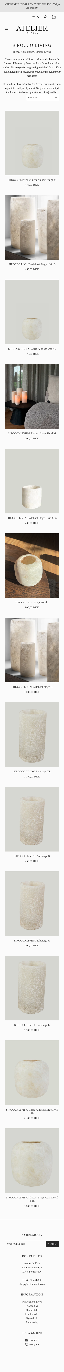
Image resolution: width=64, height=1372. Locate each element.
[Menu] (7, 28)
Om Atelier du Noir (32, 1301)
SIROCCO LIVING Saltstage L (32, 1025)
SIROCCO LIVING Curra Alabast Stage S (32, 348)
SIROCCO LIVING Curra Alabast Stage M (32, 179)
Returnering (32, 1322)
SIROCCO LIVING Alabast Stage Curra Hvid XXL (32, 1199)
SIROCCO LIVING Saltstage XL (32, 771)
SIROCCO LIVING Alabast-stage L (32, 686)
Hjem (16, 51)
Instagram (33, 1344)
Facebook (33, 1340)
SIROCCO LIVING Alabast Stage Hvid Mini (32, 518)
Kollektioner (27, 51)
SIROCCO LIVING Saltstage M (32, 940)
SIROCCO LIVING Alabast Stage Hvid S (32, 264)
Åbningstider (32, 1310)
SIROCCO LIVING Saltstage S (32, 856)
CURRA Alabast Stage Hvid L (32, 602)
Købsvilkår (32, 1318)
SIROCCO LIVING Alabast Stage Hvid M (32, 433)
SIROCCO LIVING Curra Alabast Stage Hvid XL (32, 1111)
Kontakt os (32, 1306)
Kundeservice (32, 1314)
